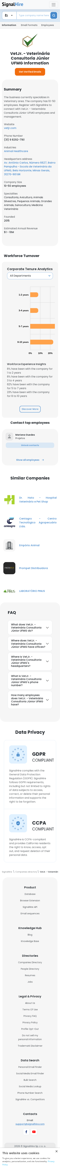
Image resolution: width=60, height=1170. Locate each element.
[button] (34, 435)
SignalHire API (30, 907)
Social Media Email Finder (30, 1073)
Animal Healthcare (16, 151)
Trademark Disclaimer (30, 1045)
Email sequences (30, 913)
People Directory (30, 968)
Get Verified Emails (30, 71)
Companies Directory (30, 962)
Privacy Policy (30, 1022)
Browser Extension (30, 900)
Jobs (30, 981)
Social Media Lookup (30, 1086)
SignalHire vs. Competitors (30, 1099)
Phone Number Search (30, 1093)
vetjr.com (10, 128)
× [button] (56, 1151)
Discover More (30, 409)
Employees (47, 25)
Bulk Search (30, 1080)
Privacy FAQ (30, 1016)
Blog (30, 934)
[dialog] (30, 1159)
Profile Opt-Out (30, 1029)
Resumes (30, 975)
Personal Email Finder (30, 1067)
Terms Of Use (30, 1009)
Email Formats (29, 25)
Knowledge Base (30, 941)
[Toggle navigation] (53, 4)
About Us (30, 1003)
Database (30, 894)
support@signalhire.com (30, 1124)
